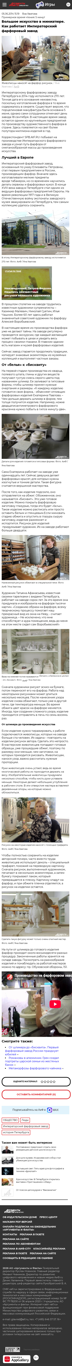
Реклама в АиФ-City (17, 1248)
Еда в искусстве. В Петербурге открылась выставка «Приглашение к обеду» (38, 1180)
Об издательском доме (20, 1217)
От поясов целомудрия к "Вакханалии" (36, 1190)
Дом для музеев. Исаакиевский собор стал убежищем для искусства (38, 1159)
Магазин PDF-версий (17, 1221)
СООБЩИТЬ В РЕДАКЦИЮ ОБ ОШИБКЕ (28, 1258)
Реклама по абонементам (21, 1243)
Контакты (10, 1234)
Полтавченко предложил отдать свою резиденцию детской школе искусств (36, 1148)
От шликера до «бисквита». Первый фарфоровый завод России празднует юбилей (32, 1051)
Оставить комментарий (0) (36, 1094)
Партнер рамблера (32, 1350)
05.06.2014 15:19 (10, 13)
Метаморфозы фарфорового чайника (35, 1068)
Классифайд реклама (49, 1248)
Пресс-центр (48, 1217)
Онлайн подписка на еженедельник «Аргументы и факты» (29, 1228)
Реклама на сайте (16, 1239)
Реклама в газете (32, 1234)
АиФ (16, 86)
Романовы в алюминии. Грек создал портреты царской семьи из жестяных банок (32, 1061)
